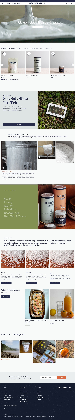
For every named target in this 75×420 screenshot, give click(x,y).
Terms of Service (7, 416)
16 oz (7, 79)
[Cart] (71, 3)
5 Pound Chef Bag (14, 79)
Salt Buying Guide (24, 393)
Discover (23, 387)
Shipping (39, 393)
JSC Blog (22, 395)
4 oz (3, 79)
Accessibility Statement (30, 416)
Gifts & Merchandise (8, 397)
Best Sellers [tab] (48, 48)
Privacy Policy (21, 416)
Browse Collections (9, 190)
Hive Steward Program (10, 405)
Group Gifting (7, 399)
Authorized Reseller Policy (42, 416)
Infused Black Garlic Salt (57, 75)
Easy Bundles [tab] (40, 48)
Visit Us (22, 397)
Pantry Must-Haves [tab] (29, 48)
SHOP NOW (19, 124)
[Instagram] (70, 390)
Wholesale (39, 395)
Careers (39, 399)
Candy (5, 393)
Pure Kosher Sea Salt (32, 75)
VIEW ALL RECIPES (5, 296)
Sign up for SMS (24, 401)
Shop (5, 387)
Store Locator (23, 399)
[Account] (69, 3)
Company (40, 387)
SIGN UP (61, 377)
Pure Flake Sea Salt (7, 75)
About (5, 408)
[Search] (66, 3)
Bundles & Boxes (7, 395)
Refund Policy (15, 416)
